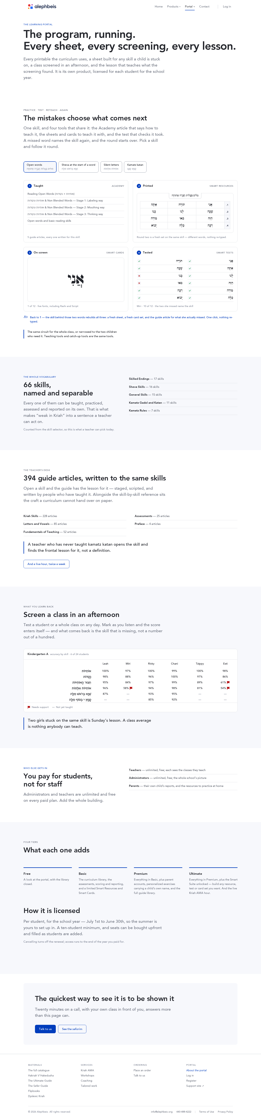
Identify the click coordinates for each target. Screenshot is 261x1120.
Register (191, 1080)
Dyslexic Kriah (36, 1096)
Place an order (142, 1070)
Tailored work (89, 1086)
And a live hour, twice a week (46, 564)
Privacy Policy (225, 1111)
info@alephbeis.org (162, 1111)
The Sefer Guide (38, 1086)
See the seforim (72, 1029)
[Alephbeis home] (42, 6)
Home (159, 6)
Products (172, 6)
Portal (189, 6)
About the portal (196, 1070)
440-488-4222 (183, 1111)
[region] (130, 681)
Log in (227, 6)
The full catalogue (38, 1070)
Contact (204, 6)
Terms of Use (206, 1111)
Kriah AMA (87, 1070)
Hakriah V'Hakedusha (41, 1075)
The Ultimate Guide (40, 1080)
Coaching (86, 1080)
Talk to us (45, 1029)
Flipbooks (34, 1091)
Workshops (87, 1075)
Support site (195, 1086)
